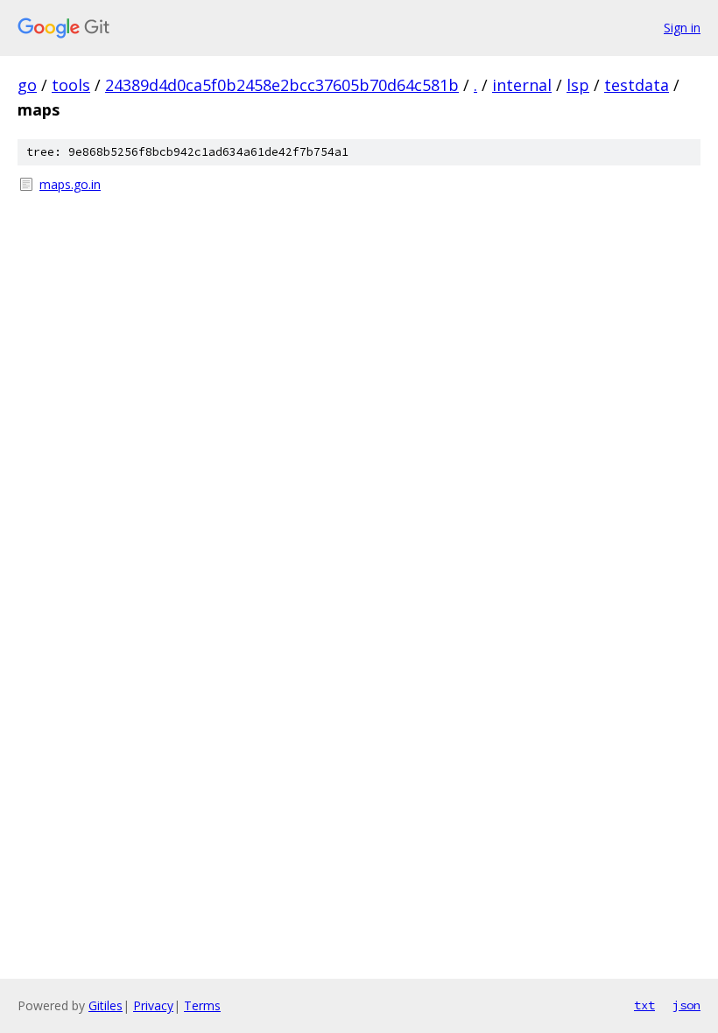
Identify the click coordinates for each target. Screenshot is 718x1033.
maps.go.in (70, 184)
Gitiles (105, 1005)
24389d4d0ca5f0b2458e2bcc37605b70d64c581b (282, 84)
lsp (578, 84)
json (686, 1005)
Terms (202, 1005)
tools (71, 84)
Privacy (153, 1005)
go (27, 84)
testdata (636, 84)
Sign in (682, 27)
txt (644, 1005)
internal (522, 84)
